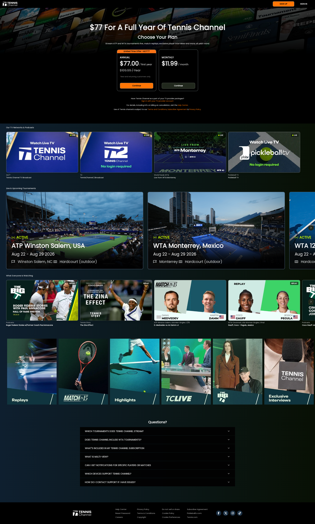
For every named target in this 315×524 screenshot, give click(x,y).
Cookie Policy (168, 513)
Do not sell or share (171, 509)
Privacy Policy (195, 109)
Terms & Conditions (146, 513)
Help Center (183, 105)
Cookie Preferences (171, 517)
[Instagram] (233, 513)
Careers (119, 517)
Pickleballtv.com (194, 513)
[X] (226, 513)
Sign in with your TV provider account (157, 101)
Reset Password (122, 513)
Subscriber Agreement (177, 109)
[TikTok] (240, 513)
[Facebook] (219, 513)
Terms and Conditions (157, 109)
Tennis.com (192, 517)
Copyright (141, 517)
